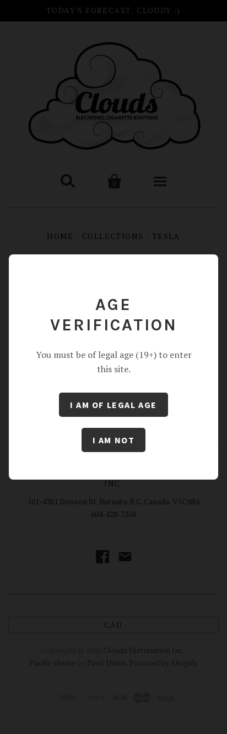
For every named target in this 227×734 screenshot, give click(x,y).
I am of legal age (113, 404)
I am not (114, 439)
